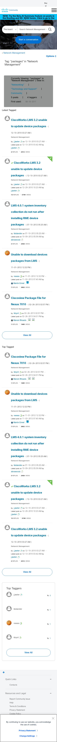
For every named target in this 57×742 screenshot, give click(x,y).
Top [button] (3, 672)
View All (27, 335)
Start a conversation (28, 40)
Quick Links (10, 679)
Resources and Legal (15, 693)
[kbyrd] (14, 640)
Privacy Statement (27, 730)
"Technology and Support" (24, 89)
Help (11, 703)
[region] (28, 728)
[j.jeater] (15, 598)
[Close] (53, 718)
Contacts (13, 685)
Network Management (14, 53)
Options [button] (50, 56)
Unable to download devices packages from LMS (29, 260)
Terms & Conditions (18, 706)
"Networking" (17, 85)
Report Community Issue (20, 699)
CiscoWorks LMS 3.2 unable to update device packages (30, 126)
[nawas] (15, 626)
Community (16, 93)
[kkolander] (15, 612)
